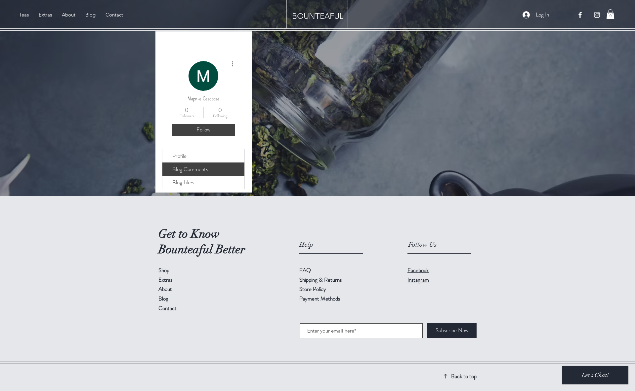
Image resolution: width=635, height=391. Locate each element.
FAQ (305, 270)
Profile (179, 156)
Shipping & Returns (321, 280)
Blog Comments (190, 169)
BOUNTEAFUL (317, 16)
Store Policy (312, 289)
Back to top (464, 376)
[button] (610, 14)
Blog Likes (183, 182)
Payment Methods (320, 298)
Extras (165, 280)
